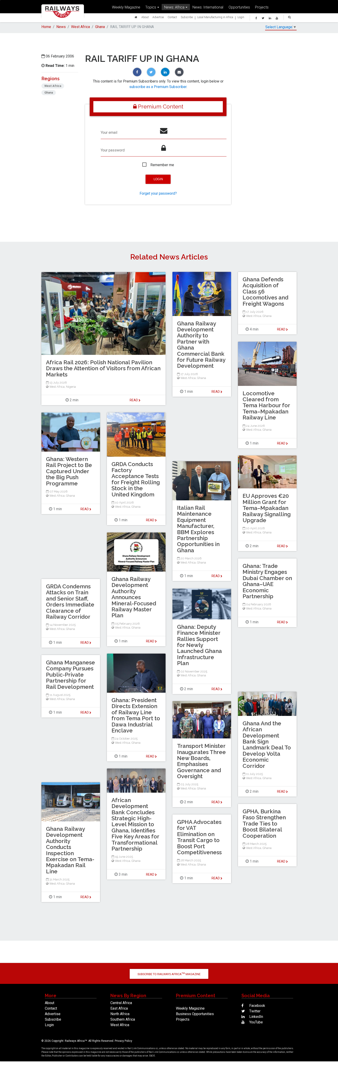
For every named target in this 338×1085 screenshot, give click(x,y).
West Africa (80, 27)
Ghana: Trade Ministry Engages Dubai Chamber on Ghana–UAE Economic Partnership (267, 581)
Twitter (254, 1011)
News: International (207, 7)
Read (216, 391)
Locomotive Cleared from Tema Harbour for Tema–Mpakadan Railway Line (266, 405)
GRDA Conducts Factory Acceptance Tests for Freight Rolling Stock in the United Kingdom (136, 479)
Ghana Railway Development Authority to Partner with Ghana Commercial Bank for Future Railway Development (201, 344)
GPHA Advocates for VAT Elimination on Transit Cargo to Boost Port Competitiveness (199, 837)
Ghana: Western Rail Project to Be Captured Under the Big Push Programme (69, 471)
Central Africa (121, 1003)
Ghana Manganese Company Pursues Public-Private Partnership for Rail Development (70, 674)
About (145, 17)
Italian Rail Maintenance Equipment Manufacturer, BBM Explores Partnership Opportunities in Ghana (198, 529)
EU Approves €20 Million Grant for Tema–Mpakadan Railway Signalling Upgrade (267, 508)
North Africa (119, 1014)
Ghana (100, 27)
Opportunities (239, 7)
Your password (113, 150)
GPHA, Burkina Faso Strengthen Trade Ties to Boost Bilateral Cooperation (264, 823)
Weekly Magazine (126, 7)
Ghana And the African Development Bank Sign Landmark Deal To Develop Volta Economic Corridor (267, 744)
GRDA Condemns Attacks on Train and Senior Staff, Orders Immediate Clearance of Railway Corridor (70, 601)
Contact (172, 17)
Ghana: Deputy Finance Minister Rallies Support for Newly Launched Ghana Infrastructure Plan (199, 645)
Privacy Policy (123, 1040)
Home (46, 27)
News (61, 27)
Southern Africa (122, 1019)
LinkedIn (255, 1016)
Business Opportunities (195, 1014)
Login (241, 17)
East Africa (119, 1008)
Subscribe (187, 17)
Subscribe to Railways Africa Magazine (169, 974)
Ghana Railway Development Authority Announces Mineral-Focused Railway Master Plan (134, 597)
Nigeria (71, 386)
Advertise (158, 17)
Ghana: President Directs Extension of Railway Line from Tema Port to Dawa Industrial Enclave (136, 715)
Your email (109, 132)
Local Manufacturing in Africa (215, 17)
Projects (262, 7)
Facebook (256, 1005)
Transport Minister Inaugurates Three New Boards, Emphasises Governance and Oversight (201, 761)
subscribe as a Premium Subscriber (157, 87)
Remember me (162, 165)
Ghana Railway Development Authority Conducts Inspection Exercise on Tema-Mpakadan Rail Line (70, 850)
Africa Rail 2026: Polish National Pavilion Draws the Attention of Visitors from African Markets (103, 368)
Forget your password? (158, 193)
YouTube (255, 1022)
